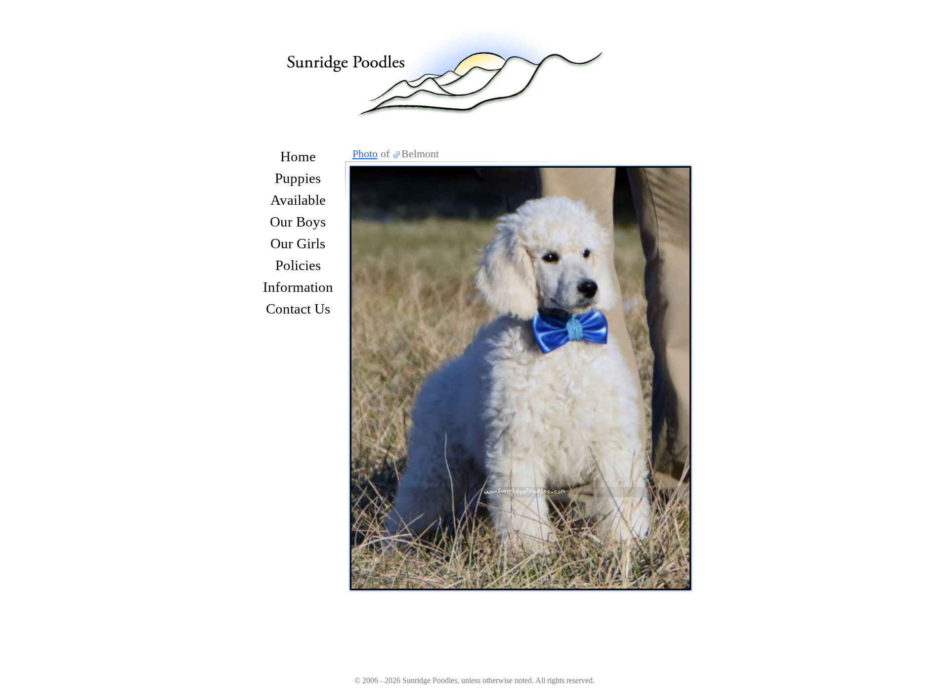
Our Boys (298, 222)
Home (298, 156)
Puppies (298, 178)
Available (298, 200)
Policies (298, 265)
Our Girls (297, 243)
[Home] (454, 61)
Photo (365, 153)
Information (298, 287)
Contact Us (298, 309)
